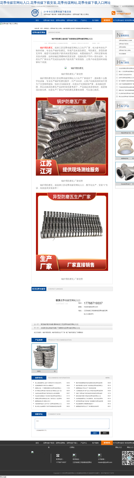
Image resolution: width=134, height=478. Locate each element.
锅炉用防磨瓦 (47, 332)
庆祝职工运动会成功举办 (125, 74)
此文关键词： (38, 332)
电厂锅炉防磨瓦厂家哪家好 (74, 332)
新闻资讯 (46, 28)
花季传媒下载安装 (123, 44)
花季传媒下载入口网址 (56, 28)
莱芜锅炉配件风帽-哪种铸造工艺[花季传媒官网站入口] (59, 324)
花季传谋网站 (122, 47)
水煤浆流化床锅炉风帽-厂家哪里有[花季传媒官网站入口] (60, 328)
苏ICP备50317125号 (107, 473)
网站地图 (116, 6)
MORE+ (108, 378)
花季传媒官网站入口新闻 (125, 40)
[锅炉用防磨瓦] (74, 68)
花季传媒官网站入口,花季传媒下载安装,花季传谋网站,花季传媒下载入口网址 (55, 2)
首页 (41, 28)
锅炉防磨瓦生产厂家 (58, 332)
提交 (95, 433)
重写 (105, 433)
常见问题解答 (122, 54)
